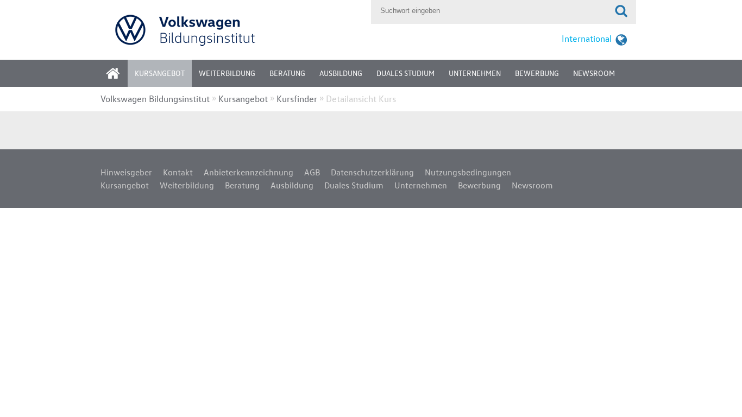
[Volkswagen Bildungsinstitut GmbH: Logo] (233, 29)
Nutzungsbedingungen (468, 172)
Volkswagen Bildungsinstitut (155, 98)
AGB (312, 172)
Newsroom (594, 73)
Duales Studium (405, 73)
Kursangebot (160, 73)
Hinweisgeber (126, 172)
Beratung (287, 73)
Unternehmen (475, 73)
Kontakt (178, 172)
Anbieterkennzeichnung (248, 172)
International (587, 38)
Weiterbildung (227, 73)
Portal (121, 77)
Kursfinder (296, 98)
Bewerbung (537, 73)
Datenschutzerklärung (372, 172)
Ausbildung (340, 73)
